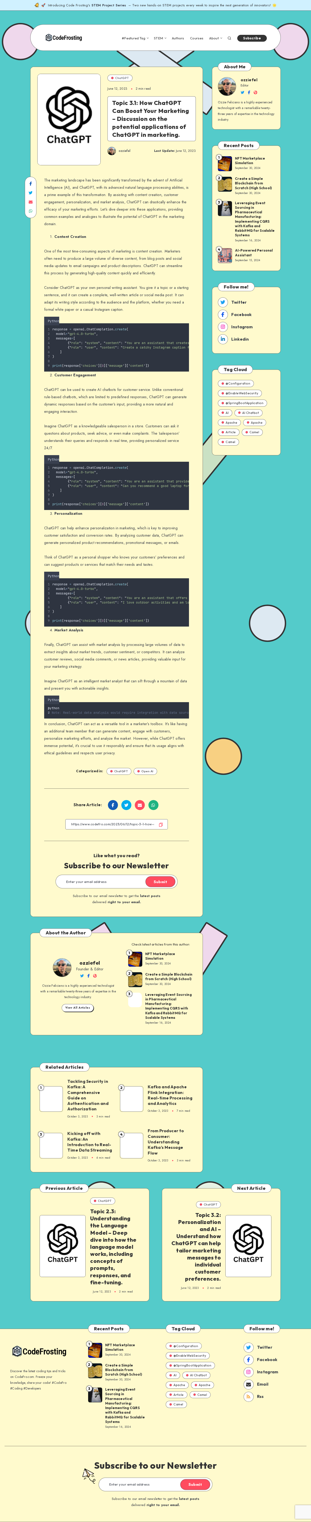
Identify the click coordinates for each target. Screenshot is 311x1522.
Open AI (147, 771)
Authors (178, 38)
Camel (254, 432)
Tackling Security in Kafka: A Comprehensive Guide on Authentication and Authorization (88, 1095)
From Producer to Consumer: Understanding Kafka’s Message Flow (166, 1141)
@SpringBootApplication (244, 403)
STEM (158, 38)
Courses (196, 38)
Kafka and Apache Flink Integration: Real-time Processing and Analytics (170, 1095)
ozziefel (89, 963)
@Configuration (238, 383)
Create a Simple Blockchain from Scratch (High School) (169, 976)
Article (231, 432)
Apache (231, 423)
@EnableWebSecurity (242, 393)
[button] (187, 320)
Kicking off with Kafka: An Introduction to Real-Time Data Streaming (89, 1142)
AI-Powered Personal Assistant (254, 252)
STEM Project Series (109, 5)
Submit (160, 882)
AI (227, 413)
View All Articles (77, 1008)
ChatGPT (122, 78)
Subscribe (252, 38)
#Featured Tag (133, 38)
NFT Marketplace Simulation (160, 956)
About (214, 38)
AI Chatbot (250, 413)
